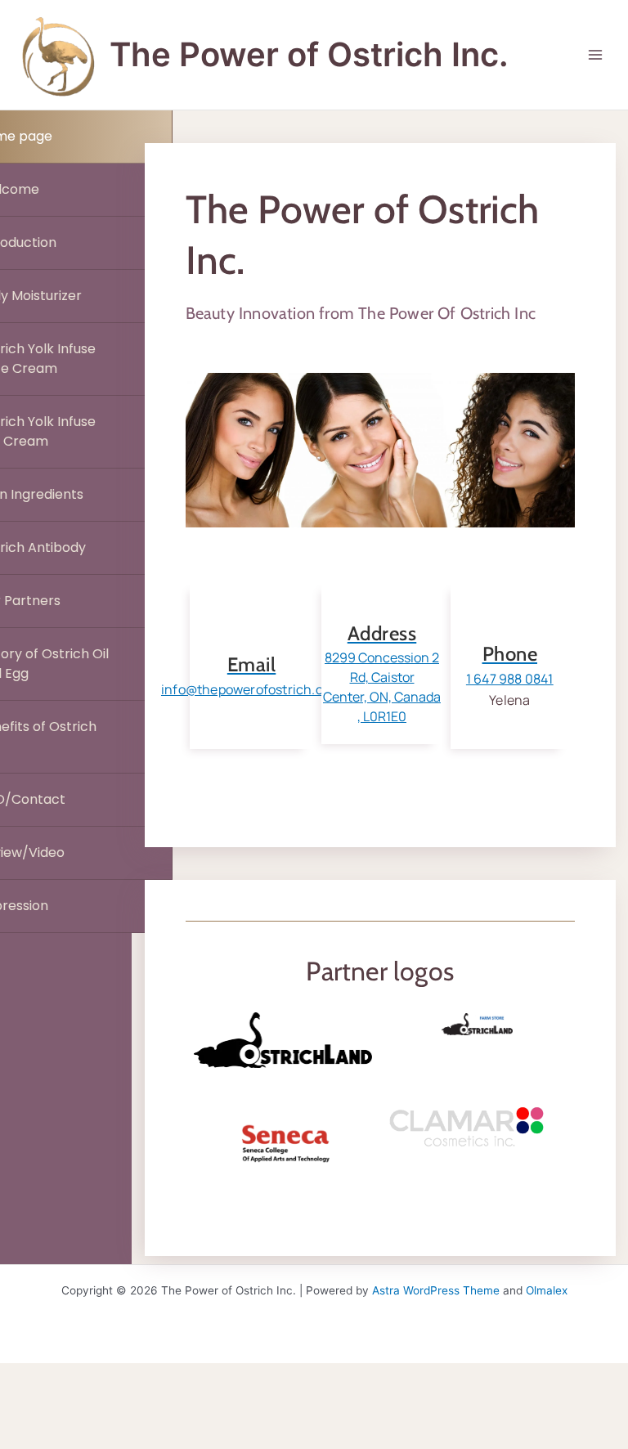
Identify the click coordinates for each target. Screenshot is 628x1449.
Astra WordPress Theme (436, 1290)
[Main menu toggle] (595, 55)
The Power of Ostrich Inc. (309, 54)
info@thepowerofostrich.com (251, 689)
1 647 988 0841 (510, 679)
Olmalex (546, 1290)
